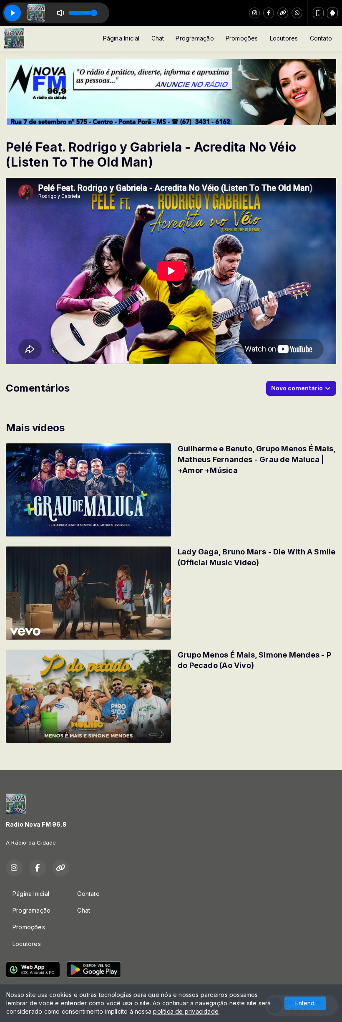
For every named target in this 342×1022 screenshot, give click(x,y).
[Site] (282, 13)
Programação (195, 38)
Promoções (242, 38)
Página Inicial (121, 38)
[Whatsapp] (297, 13)
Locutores (284, 38)
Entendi (305, 1003)
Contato (321, 38)
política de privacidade (186, 1011)
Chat (157, 38)
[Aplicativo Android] (332, 13)
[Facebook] (268, 13)
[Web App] (318, 13)
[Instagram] (254, 13)
